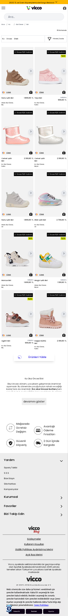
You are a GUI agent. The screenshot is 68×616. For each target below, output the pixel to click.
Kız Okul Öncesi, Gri (39, 226)
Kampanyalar (11, 489)
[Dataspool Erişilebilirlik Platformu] (9, 609)
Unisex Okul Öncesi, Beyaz (40, 286)
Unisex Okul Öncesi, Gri (7, 226)
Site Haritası (10, 483)
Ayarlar (51, 611)
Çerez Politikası (41, 605)
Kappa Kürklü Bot (40, 342)
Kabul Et (17, 611)
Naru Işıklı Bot (7, 98)
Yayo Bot (38, 98)
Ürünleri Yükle (37, 357)
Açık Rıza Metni (34, 554)
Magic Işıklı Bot (41, 280)
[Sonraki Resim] (31, 71)
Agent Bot (5, 341)
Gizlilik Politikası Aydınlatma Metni (34, 549)
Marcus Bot (6, 280)
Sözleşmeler (34, 539)
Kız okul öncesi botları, (44, 389)
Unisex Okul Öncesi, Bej (7, 104)
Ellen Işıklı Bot (40, 220)
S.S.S (6, 473)
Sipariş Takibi (10, 467)
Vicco (3, 24)
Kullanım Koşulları (34, 544)
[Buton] (57, 3)
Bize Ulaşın (9, 478)
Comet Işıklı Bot (6, 159)
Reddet (34, 611)
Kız (9, 24)
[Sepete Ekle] (31, 92)
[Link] (34, 8)
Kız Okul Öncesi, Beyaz (39, 165)
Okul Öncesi (19, 24)
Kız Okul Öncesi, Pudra (39, 104)
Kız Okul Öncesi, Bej (6, 347)
